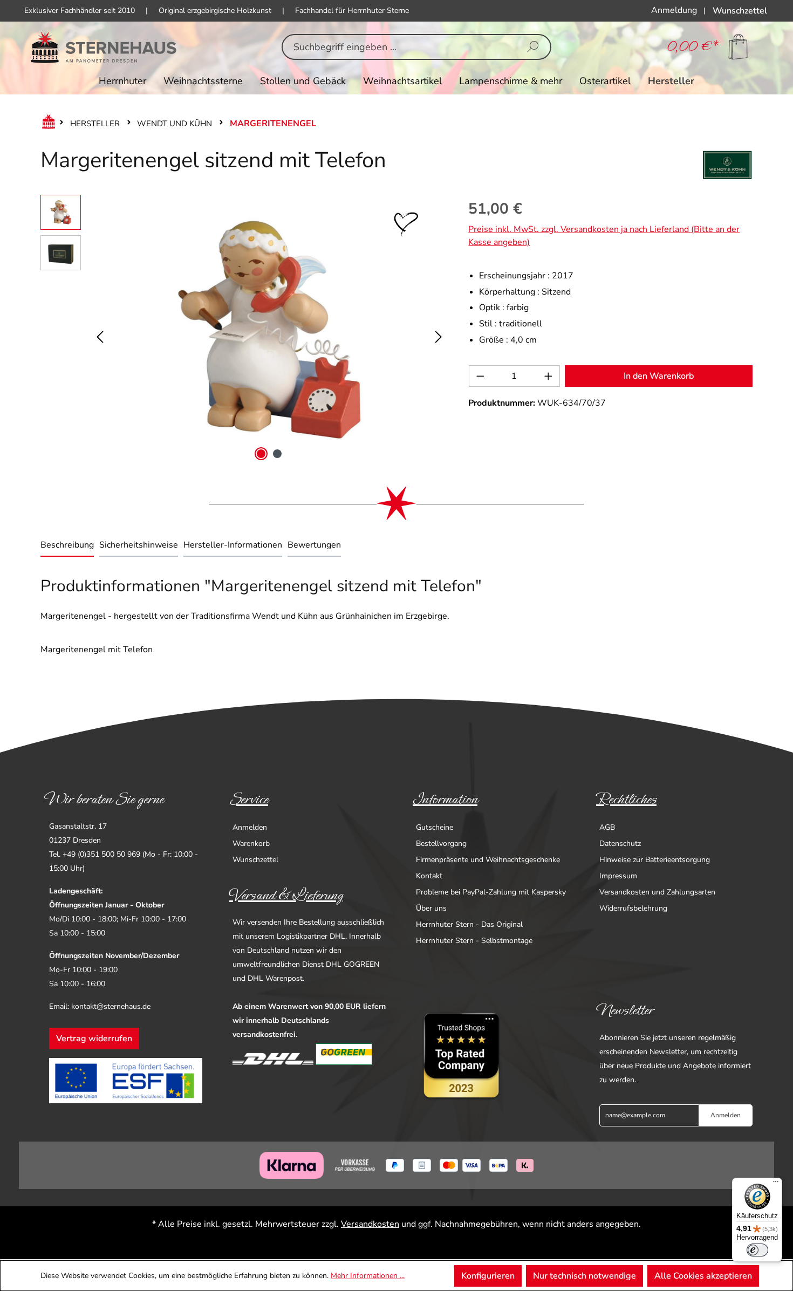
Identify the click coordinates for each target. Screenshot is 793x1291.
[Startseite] (46, 123)
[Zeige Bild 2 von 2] (277, 453)
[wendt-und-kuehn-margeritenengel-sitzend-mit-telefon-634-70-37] (269, 330)
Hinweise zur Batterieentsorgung (654, 860)
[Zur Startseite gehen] (104, 47)
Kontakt (429, 876)
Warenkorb (251, 843)
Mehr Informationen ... (368, 1275)
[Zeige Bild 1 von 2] (261, 453)
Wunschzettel (255, 860)
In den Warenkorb (659, 376)
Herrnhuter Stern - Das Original (469, 924)
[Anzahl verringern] (480, 376)
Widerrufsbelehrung (633, 908)
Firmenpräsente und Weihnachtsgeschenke (488, 860)
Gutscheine (434, 827)
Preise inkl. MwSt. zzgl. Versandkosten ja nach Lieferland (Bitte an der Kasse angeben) (604, 235)
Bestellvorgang (441, 843)
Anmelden (250, 827)
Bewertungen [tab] (314, 545)
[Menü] (775, 1184)
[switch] (757, 1250)
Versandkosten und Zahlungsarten (657, 892)
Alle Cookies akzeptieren (703, 1276)
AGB (607, 827)
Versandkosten (370, 1224)
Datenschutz (620, 843)
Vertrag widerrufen (94, 1038)
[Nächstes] (438, 329)
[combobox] (399, 47)
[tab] (67, 546)
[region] (243, 330)
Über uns (431, 908)
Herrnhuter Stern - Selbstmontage (474, 940)
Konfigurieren (488, 1276)
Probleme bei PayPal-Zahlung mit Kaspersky (491, 892)
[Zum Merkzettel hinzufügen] (406, 224)
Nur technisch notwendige (584, 1276)
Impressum (618, 876)
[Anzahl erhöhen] (548, 376)
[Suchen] (533, 47)
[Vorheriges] (100, 329)
